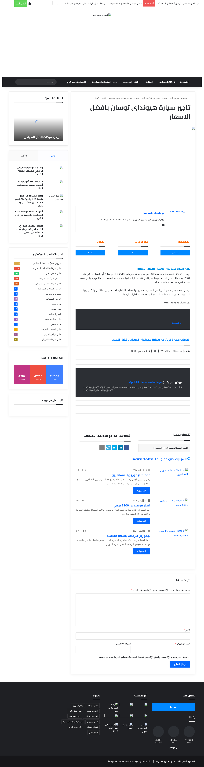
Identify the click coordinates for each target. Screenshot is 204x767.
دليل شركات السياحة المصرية (47, 268)
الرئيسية (184, 82)
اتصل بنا (173, 707)
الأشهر (23, 155)
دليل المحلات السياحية (50, 329)
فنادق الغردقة (92, 727)
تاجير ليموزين (92, 721)
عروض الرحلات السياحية (73, 721)
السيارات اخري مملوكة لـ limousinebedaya (159, 459)
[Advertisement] (102, 45)
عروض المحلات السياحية (49, 288)
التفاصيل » (141, 490)
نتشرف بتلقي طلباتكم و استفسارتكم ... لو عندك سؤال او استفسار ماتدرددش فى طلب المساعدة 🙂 (97, 3)
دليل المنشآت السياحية (104, 82)
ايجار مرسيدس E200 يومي (131, 505)
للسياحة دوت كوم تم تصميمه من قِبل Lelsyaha (129, 761)
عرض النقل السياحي (170, 98)
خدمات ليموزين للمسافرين (131, 475)
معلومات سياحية (53, 293)
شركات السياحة (167, 82)
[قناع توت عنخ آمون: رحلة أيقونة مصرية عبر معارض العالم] (54, 186)
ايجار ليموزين (78, 705)
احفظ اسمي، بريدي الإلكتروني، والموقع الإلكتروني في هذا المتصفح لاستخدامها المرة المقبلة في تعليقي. (143, 657)
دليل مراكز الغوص (52, 334)
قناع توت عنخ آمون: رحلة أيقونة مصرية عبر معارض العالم (30, 185)
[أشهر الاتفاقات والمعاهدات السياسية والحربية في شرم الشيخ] (54, 216)
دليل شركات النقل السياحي (48, 283)
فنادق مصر (93, 732)
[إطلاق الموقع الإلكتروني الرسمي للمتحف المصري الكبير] (54, 172)
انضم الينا (21, 3)
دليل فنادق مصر (53, 273)
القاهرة (134, 382)
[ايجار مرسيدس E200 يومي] (171, 508)
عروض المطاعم (53, 299)
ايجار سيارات (92, 705)
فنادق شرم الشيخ (76, 727)
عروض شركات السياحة (50, 278)
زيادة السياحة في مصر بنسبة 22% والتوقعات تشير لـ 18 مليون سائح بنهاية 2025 (29, 201)
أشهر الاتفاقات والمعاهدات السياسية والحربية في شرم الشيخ (28, 215)
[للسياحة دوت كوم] (102, 15)
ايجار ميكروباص (75, 711)
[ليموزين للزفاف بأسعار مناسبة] (171, 538)
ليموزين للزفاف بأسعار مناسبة (128, 536)
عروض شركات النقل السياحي (146, 98)
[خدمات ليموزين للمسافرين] (171, 477)
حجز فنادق (56, 324)
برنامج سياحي (74, 716)
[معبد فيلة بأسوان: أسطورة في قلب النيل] (126, 727)
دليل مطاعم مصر (53, 319)
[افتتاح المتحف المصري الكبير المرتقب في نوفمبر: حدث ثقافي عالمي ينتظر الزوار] (54, 230)
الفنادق (149, 82)
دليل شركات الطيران (51, 339)
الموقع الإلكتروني (123, 643)
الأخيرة (52, 155)
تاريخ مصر (56, 304)
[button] (126, 447)
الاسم (187, 630)
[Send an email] (162, 225)
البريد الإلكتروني (182, 643)
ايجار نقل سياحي (91, 716)
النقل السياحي (130, 82)
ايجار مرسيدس (92, 711)
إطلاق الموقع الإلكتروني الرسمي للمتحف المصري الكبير (30, 170)
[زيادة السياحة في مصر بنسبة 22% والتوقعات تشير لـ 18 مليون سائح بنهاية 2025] (54, 200)
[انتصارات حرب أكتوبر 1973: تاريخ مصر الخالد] (140, 728)
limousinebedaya (153, 213)
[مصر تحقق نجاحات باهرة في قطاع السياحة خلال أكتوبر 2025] (111, 728)
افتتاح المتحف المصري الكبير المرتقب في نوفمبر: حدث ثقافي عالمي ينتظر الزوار (29, 231)
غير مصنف (56, 309)
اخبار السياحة (55, 314)
